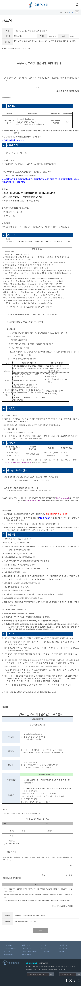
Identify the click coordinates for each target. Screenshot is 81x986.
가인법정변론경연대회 (29, 951)
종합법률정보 (63, 948)
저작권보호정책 (43, 963)
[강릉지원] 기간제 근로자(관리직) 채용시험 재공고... (31, 915)
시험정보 (7, 951)
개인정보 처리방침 (31, 963)
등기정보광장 (26, 954)
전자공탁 (43, 948)
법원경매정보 (26, 948)
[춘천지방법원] (38, 2)
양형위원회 (62, 951)
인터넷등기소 (63, 945)
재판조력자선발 (9, 954)
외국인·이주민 (44, 951)
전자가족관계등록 (9, 948)
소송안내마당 (8, 945)
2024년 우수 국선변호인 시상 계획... (26, 922)
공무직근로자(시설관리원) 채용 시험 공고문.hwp (29, 41)
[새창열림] (76, 12)
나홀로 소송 (26, 945)
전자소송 (43, 945)
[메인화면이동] (61, 12)
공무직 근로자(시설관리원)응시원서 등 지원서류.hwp (61, 41)
